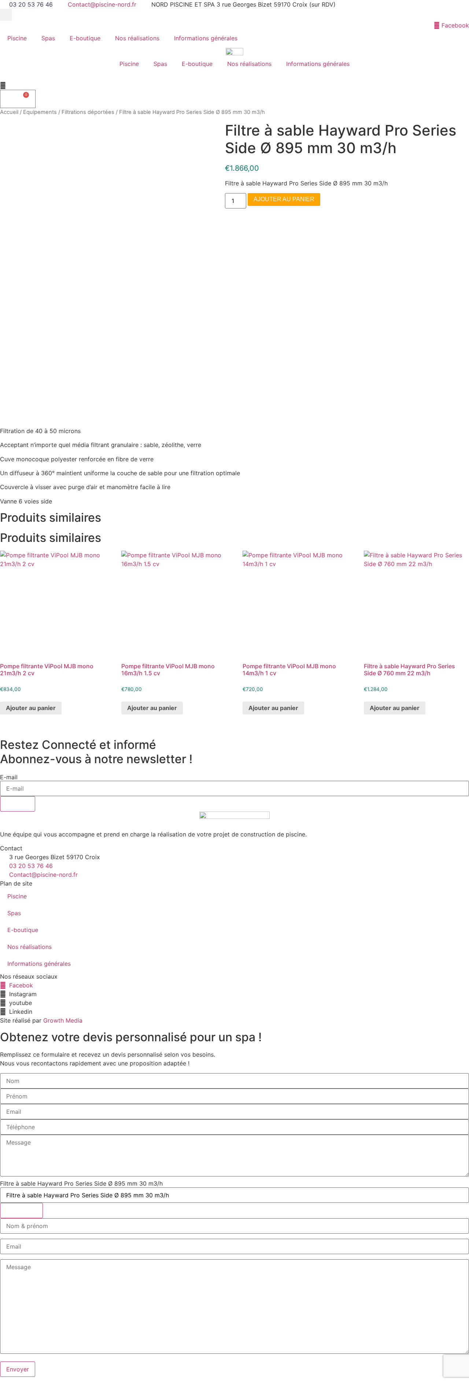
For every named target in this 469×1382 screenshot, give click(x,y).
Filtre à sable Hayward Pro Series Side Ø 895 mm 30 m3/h (81, 1183)
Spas (48, 38)
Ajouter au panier (284, 199)
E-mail (9, 777)
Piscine (17, 38)
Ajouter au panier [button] (31, 708)
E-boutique (85, 38)
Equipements (40, 112)
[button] (6, 15)
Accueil (9, 112)
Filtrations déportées (88, 112)
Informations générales (205, 38)
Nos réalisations (137, 38)
